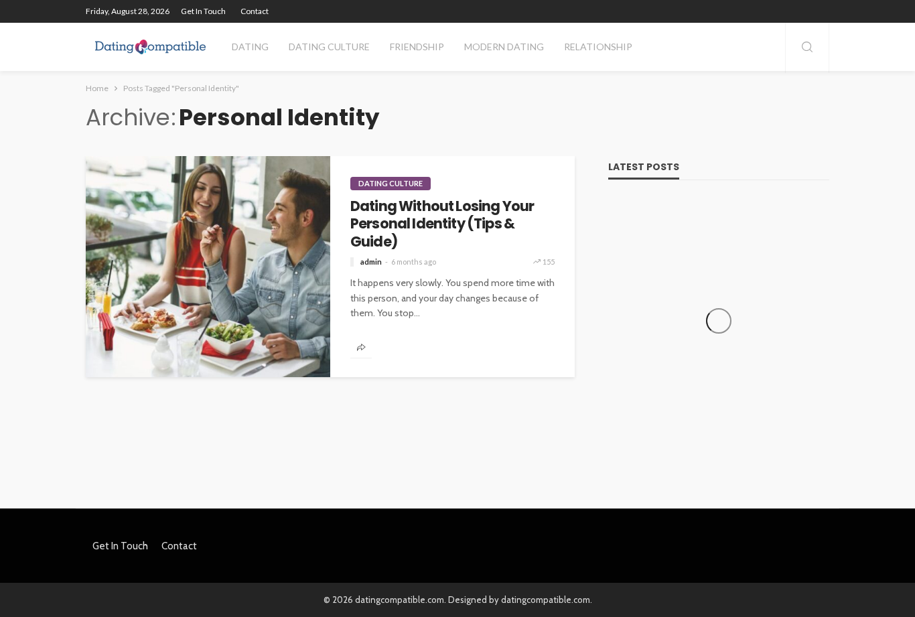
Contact (254, 11)
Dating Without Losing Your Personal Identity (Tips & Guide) (442, 224)
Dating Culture (329, 46)
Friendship (417, 46)
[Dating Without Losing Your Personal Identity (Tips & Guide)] (208, 266)
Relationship (598, 46)
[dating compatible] (150, 46)
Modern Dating (504, 46)
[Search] (807, 48)
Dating (250, 46)
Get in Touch (203, 11)
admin (371, 261)
